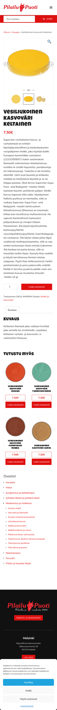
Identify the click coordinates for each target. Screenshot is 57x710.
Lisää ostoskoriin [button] (15, 404)
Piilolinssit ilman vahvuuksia (21, 534)
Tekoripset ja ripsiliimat (18, 543)
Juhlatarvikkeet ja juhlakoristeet (22, 497)
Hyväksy (28, 682)
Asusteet (10, 482)
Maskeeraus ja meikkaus (19, 503)
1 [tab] (24, 91)
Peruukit (10, 558)
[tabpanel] (29, 63)
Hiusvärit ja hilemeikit (18, 512)
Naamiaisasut (13, 553)
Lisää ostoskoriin (37, 286)
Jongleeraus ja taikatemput (20, 492)
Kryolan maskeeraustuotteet (21, 517)
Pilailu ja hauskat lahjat (18, 563)
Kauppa (15, 32)
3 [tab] (33, 91)
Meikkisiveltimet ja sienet (19, 530)
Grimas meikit (14, 508)
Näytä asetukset (28, 698)
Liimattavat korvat (16, 521)
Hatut (9, 487)
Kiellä (28, 690)
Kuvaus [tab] (12, 309)
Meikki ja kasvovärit (17, 526)
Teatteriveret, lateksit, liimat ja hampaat (26, 539)
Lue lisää (28, 657)
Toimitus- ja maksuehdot (28, 618)
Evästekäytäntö (27, 706)
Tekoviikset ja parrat (17, 547)
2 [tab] (28, 91)
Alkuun (6, 32)
